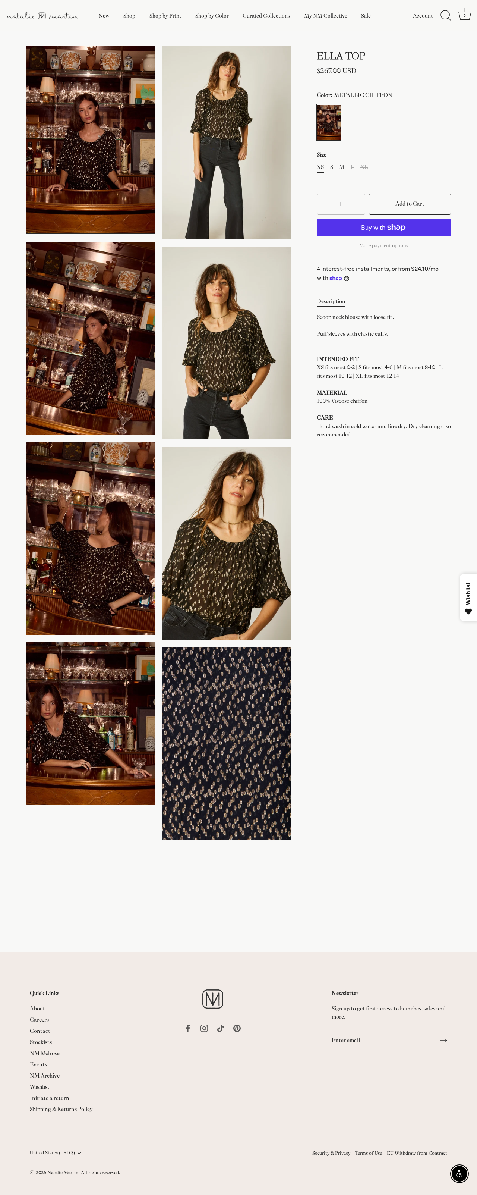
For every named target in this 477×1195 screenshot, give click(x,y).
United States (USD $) (52, 1152)
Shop (129, 16)
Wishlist (40, 1087)
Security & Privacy (331, 1153)
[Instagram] (204, 1028)
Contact (40, 1031)
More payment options (383, 245)
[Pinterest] (237, 1028)
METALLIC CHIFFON (329, 122)
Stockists (41, 1042)
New (104, 16)
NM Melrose (45, 1053)
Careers (39, 1020)
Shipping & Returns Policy (61, 1109)
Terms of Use (368, 1153)
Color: (354, 95)
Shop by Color (212, 16)
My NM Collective (325, 16)
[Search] (445, 15)
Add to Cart (409, 204)
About (37, 1009)
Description (331, 301)
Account (423, 16)
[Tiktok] (220, 1028)
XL (364, 167)
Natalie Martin (62, 1172)
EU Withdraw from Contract (417, 1153)
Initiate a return (49, 1098)
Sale (366, 16)
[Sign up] (443, 1040)
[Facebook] (188, 1028)
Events (38, 1064)
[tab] (335, 302)
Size (321, 155)
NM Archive (45, 1076)
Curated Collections (266, 16)
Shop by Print (165, 16)
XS (320, 167)
